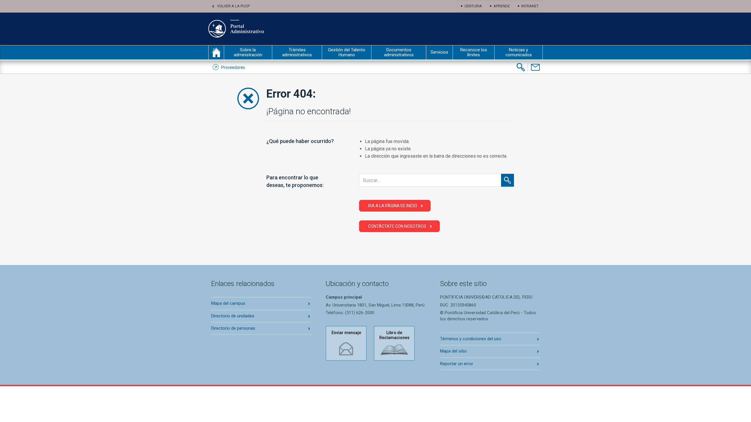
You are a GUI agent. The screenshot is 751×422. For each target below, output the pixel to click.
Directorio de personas (233, 328)
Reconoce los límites (473, 52)
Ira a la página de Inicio (392, 205)
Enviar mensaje (346, 332)
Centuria (473, 6)
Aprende (501, 6)
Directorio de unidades (232, 316)
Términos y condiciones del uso (470, 338)
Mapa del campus (228, 303)
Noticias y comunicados (518, 52)
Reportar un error (456, 363)
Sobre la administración (248, 52)
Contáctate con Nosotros (397, 226)
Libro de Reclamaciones (394, 335)
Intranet (530, 6)
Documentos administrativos (399, 52)
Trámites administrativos (297, 52)
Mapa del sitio (453, 351)
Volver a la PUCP (233, 6)
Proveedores (233, 67)
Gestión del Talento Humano (346, 52)
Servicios (439, 52)
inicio (216, 52)
